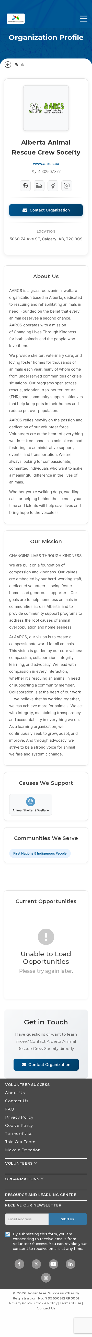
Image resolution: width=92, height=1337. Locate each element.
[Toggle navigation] (83, 18)
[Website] (25, 185)
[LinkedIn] (39, 185)
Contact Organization (50, 210)
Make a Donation (23, 1149)
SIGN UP (68, 1219)
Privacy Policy (19, 1117)
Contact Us (16, 1100)
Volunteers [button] (19, 1163)
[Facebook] (53, 185)
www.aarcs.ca (46, 163)
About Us (15, 1092)
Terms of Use (18, 1133)
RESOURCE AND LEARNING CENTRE (40, 1194)
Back (19, 64)
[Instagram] (66, 185)
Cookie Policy (19, 1125)
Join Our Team (20, 1141)
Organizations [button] (22, 1179)
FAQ (9, 1109)
